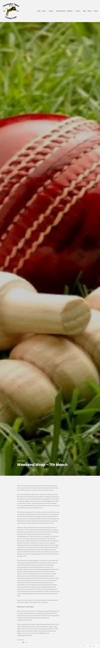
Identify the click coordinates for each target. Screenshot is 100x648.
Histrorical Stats (60, 11)
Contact (95, 11)
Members (69, 11)
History (51, 11)
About (44, 11)
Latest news (21, 460)
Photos (90, 11)
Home (39, 11)
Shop (84, 11)
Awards (78, 11)
